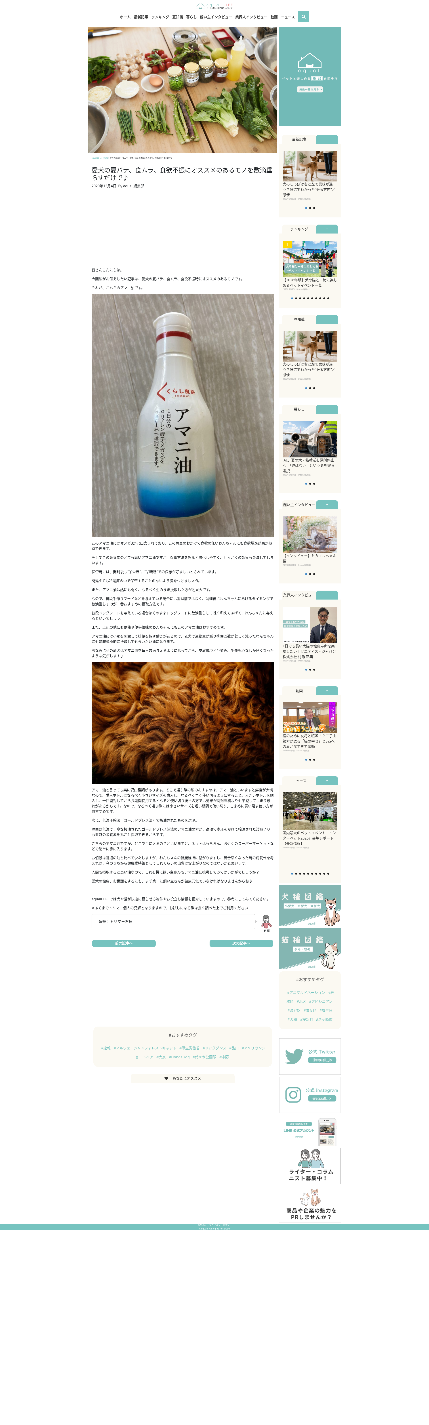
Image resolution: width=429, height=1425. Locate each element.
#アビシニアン (320, 1001)
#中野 (224, 1057)
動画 (274, 17)
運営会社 (202, 1225)
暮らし (191, 17)
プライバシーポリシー (220, 1225)
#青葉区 (311, 1010)
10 (328, 298)
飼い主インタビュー (216, 17)
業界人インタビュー (251, 17)
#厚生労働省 (189, 1048)
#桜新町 (307, 1019)
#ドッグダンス (215, 1048)
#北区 (302, 1001)
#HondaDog (180, 1057)
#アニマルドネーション (306, 992)
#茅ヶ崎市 (324, 1019)
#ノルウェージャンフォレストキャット (145, 1048)
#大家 (161, 1057)
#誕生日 (326, 1010)
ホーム (125, 17)
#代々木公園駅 (205, 1057)
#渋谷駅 (294, 1010)
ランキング (160, 17)
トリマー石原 (121, 921)
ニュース (288, 17)
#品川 (234, 1048)
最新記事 (141, 17)
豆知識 (177, 17)
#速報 (106, 1048)
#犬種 (293, 1019)
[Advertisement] (183, 230)
